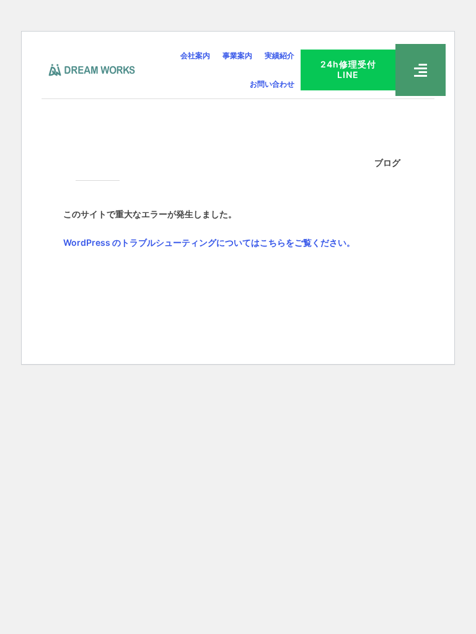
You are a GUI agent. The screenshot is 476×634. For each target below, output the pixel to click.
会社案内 (195, 55)
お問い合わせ (272, 84)
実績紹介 (279, 55)
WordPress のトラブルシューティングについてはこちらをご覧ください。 (209, 242)
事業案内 (237, 55)
